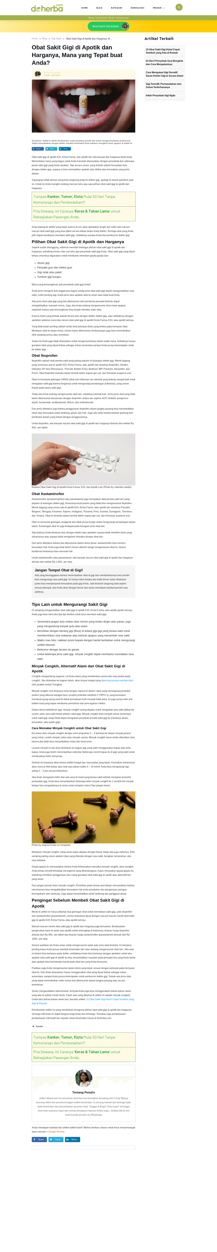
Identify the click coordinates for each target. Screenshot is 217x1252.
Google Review (56, 1131)
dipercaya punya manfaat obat (117, 680)
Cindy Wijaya (52, 75)
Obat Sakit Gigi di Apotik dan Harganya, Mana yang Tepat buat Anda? (77, 55)
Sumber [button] (39, 1026)
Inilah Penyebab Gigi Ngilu (160, 95)
